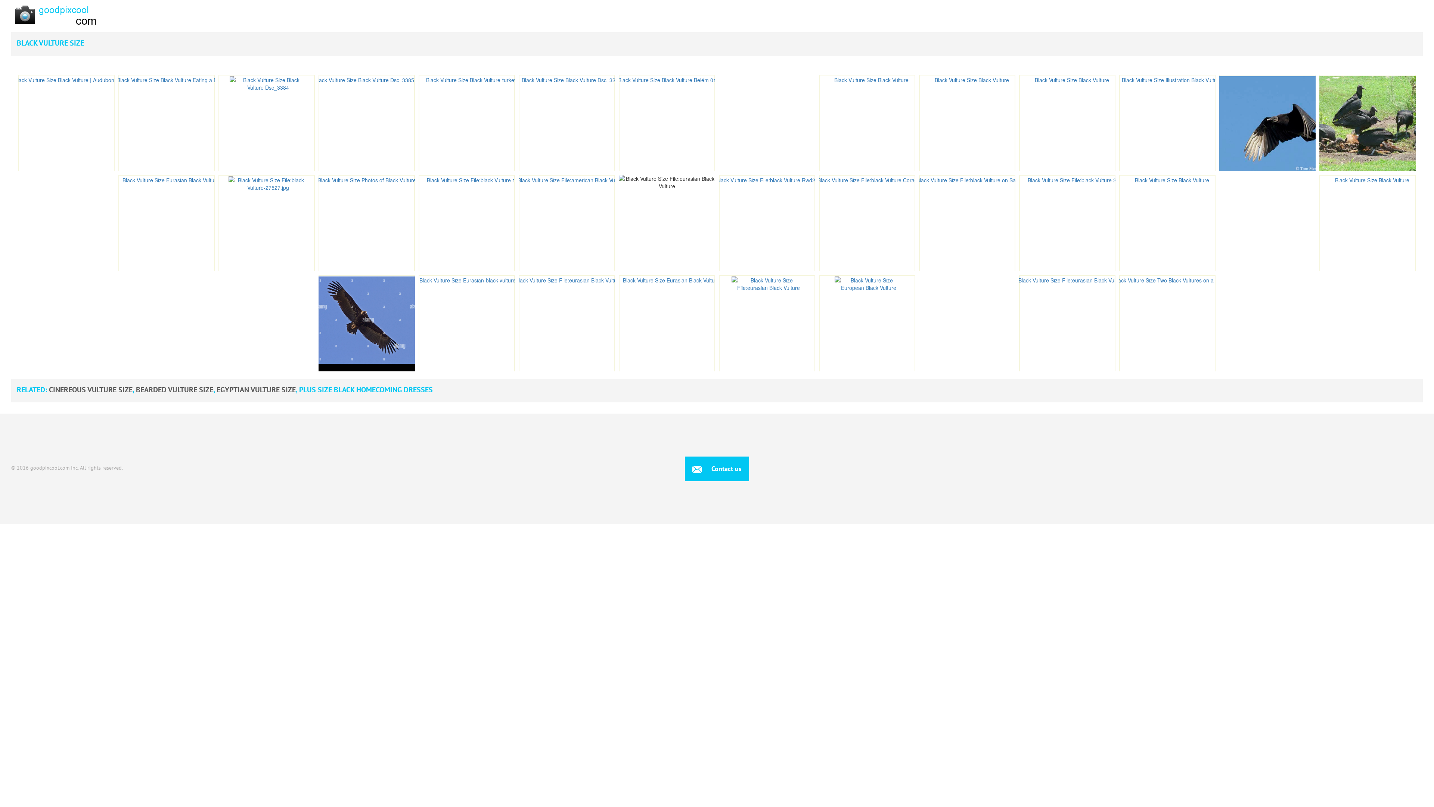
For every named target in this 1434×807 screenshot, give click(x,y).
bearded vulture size (174, 390)
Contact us (726, 468)
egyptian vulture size (256, 390)
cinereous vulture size (91, 390)
